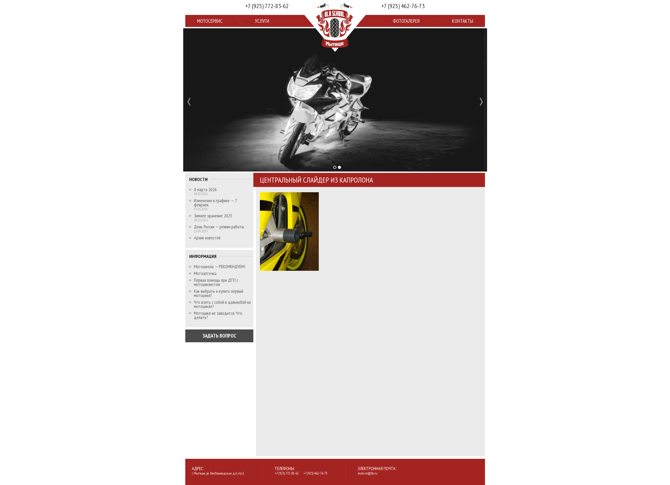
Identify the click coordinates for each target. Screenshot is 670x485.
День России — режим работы (219, 227)
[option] (335, 100)
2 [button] (339, 167)
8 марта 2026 (205, 190)
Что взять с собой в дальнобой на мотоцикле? (222, 304)
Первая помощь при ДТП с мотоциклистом (216, 282)
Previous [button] (189, 101)
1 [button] (334, 167)
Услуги (262, 21)
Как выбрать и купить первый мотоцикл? (218, 293)
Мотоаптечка (205, 273)
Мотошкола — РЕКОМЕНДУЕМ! (219, 266)
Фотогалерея (406, 21)
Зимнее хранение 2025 (213, 216)
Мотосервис (209, 21)
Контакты (462, 21)
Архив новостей (207, 238)
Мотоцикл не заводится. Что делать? (218, 315)
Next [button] (481, 101)
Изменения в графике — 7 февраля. (215, 203)
